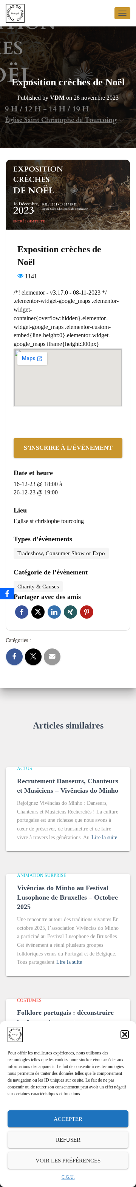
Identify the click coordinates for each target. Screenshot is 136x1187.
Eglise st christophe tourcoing (49, 521)
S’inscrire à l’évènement (68, 448)
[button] (124, 1034)
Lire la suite (104, 837)
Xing (70, 612)
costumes (29, 1000)
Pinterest (86, 612)
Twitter (38, 612)
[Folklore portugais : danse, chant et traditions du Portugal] (18, 13)
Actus (24, 768)
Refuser (68, 1140)
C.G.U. (68, 1177)
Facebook (21, 612)
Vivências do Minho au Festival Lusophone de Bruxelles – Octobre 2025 (67, 897)
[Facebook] (7, 593)
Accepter (68, 1119)
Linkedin (54, 612)
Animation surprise (41, 875)
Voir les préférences (68, 1161)
